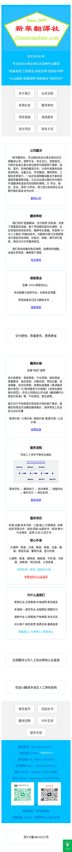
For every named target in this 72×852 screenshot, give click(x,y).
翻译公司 (36, 198)
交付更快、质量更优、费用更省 (36, 335)
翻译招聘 (24, 720)
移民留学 (24, 709)
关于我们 (24, 93)
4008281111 (47, 753)
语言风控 (24, 129)
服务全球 (36, 732)
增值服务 (47, 117)
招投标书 (47, 709)
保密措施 (24, 117)
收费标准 (24, 105)
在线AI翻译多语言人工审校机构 (36, 687)
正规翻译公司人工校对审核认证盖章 (36, 660)
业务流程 (47, 93)
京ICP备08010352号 (36, 837)
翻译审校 (47, 105)
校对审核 (36, 260)
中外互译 (47, 720)
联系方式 (47, 129)
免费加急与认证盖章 (36, 577)
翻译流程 (36, 500)
